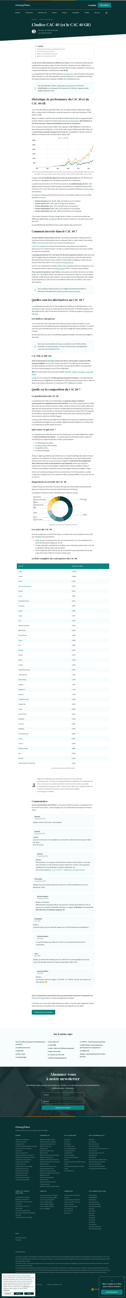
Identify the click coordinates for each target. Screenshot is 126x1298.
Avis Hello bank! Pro (95, 1226)
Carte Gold (19, 1204)
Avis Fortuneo (93, 1195)
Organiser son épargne (22, 1139)
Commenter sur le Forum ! (43, 1012)
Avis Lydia (92, 1213)
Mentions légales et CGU (54, 1284)
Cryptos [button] (64, 12)
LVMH (20, 571)
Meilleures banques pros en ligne (49, 1173)
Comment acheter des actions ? (25, 1155)
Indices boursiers (46, 19)
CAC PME (51, 363)
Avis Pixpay (92, 1211)
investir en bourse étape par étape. (68, 291)
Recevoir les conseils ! (63, 1108)
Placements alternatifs (22, 1179)
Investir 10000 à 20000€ (47, 1204)
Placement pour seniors (23, 1177)
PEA (57, 262)
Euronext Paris (68, 74)
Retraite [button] (97, 12)
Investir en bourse (21, 1142)
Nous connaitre (37, 1284)
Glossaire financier (21, 1238)
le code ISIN (69, 86)
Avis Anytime (93, 1224)
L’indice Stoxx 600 (54, 1051)
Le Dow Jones (20, 1054)
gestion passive (60, 268)
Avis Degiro (67, 1144)
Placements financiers (22, 1168)
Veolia (20, 738)
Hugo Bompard (46, 33)
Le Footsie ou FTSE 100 (56, 1055)
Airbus (20, 611)
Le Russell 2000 (21, 1057)
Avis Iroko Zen (68, 1211)
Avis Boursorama (94, 1202)
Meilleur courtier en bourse (48, 1142)
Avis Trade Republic (70, 1148)
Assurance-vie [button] (42, 12)
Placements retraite (22, 1175)
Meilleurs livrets (45, 1175)
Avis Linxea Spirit (94, 1144)
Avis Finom (92, 1220)
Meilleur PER (44, 1148)
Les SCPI (66, 1197)
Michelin (21, 694)
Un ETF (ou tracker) (38, 246)
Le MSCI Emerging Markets (57, 1058)
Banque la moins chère (22, 1199)
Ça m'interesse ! (112, 1292)
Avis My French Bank (95, 1206)
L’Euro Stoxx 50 (53, 1042)
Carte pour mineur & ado (23, 1210)
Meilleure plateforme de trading (49, 1186)
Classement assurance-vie (47, 1144)
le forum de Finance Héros (41, 998)
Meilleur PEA (43, 1153)
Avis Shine (92, 1215)
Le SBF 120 (35, 378)
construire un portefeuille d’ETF (48, 349)
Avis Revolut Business (95, 1229)
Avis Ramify (92, 1157)
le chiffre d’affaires (41, 445)
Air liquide (21, 606)
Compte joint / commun (23, 1197)
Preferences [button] (6, 1290)
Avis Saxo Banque (69, 1155)
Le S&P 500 (19, 1051)
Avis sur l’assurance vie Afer (97, 1166)
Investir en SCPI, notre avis (72, 1202)
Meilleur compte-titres (47, 1151)
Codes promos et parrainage (24, 1166)
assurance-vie (68, 262)
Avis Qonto (92, 1217)
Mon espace (104, 5)
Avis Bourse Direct (69, 1151)
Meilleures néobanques (47, 1177)
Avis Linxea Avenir (94, 1146)
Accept (29, 1293)
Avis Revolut (92, 1200)
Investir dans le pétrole (22, 1162)
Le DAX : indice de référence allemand (61, 1048)
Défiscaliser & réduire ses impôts (25, 1157)
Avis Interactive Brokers (71, 1157)
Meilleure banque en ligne (47, 1139)
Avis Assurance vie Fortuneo (97, 1162)
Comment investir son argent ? (49, 1195)
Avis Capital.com (69, 1146)
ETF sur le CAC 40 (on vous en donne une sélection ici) (57, 243)
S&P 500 (53, 211)
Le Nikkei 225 (84, 1051)
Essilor (21, 616)
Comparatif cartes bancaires (24, 1201)
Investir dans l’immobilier (72, 1195)
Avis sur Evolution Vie (95, 1164)
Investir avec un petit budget (48, 1197)
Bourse (34, 19)
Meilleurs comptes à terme (48, 1171)
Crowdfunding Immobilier (72, 1200)
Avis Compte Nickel (94, 1204)
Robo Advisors (44, 1179)
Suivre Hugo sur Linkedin (45, 791)
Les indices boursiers (23, 1048)
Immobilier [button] (75, 12)
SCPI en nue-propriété (71, 1206)
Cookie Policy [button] (26, 1286)
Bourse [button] (54, 12)
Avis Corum (67, 1213)
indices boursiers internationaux (68, 121)
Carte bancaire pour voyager (24, 1217)
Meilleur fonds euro (45, 1146)
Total (20, 596)
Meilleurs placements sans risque (50, 1162)
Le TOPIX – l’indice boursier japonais (92, 1042)
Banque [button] (17, 12)
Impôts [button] (87, 12)
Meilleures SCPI (44, 1164)
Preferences (8, 1293)
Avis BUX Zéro (68, 1153)
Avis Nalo (91, 1139)
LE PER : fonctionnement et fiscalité (26, 1146)
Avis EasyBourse (69, 1171)
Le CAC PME (52, 1045)
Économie (18, 1240)
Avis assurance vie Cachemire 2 (98, 1168)
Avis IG (66, 1159)
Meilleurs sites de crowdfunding (49, 1155)
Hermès (42, 540)
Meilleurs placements (46, 1157)
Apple (49, 309)
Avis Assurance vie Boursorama (98, 1159)
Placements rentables (22, 1171)
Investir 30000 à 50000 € (47, 1206)
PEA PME (51, 361)
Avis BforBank (93, 1197)
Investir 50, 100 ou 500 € (47, 1200)
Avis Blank (92, 1222)
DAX (51, 206)
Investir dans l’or (21, 1164)
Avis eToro (67, 1139)
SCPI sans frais (68, 1208)
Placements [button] (29, 12)
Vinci (20, 620)
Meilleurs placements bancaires (49, 1159)
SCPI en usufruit (69, 1204)
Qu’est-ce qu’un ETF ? (22, 1153)
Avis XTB (66, 1142)
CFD (37, 274)
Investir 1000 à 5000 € (46, 1202)
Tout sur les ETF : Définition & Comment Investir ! (68, 870)
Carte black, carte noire (22, 1206)
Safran (20, 640)
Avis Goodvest (93, 1155)
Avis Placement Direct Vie (96, 1153)
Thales (21, 709)
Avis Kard (91, 1208)
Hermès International (25, 586)
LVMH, (37, 540)
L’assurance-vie (20, 1144)
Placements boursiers (22, 1173)
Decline (18, 1293)
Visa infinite (19, 1208)
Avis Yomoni (92, 1142)
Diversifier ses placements (23, 1159)
